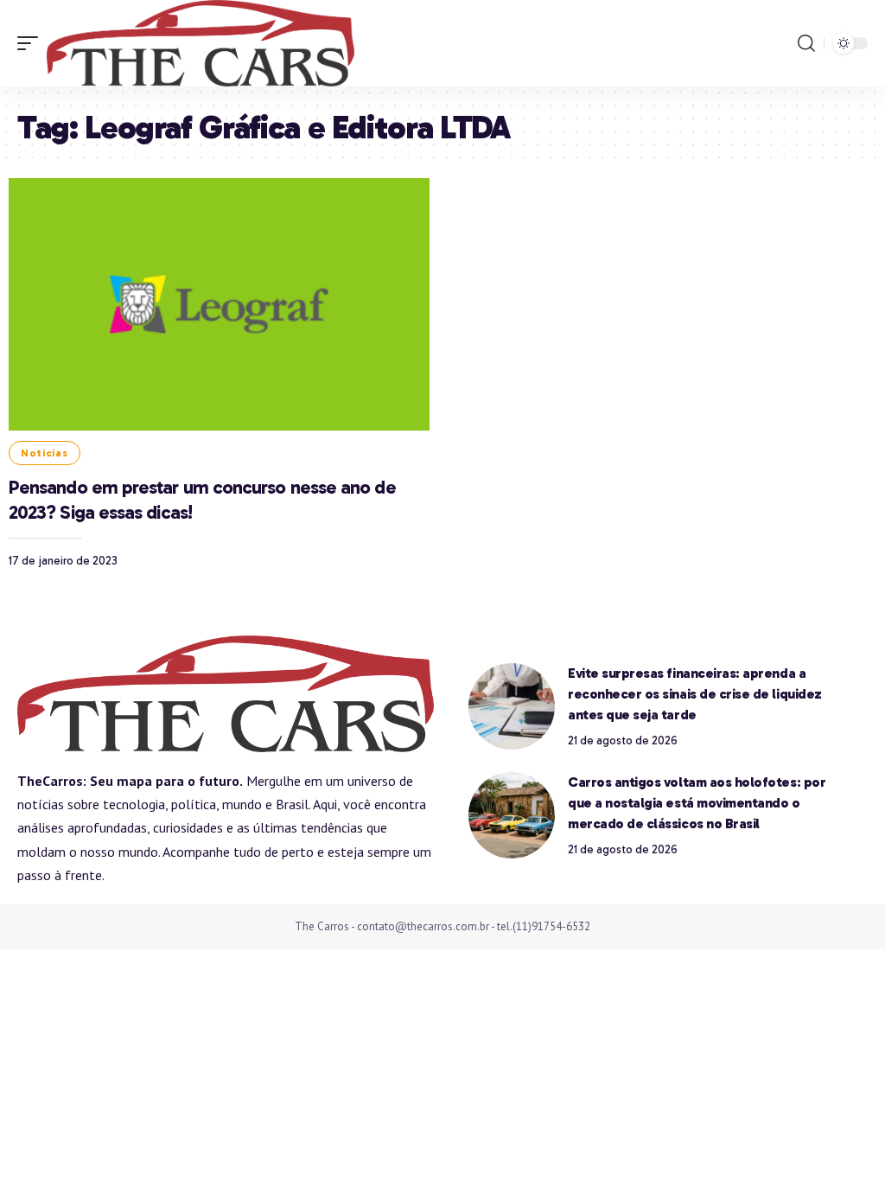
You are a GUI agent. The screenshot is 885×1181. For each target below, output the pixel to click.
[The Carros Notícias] (200, 43)
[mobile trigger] (32, 43)
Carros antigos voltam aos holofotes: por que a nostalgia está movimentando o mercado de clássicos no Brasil (696, 803)
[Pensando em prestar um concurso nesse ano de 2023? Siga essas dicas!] (219, 304)
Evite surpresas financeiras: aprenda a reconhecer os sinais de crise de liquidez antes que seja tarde (695, 694)
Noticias (44, 453)
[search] (806, 43)
